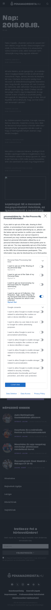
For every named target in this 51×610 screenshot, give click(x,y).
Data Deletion (11, 394)
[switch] (41, 266)
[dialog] (25, 305)
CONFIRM (15, 385)
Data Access (25, 394)
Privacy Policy (39, 394)
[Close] (46, 216)
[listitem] (25, 261)
